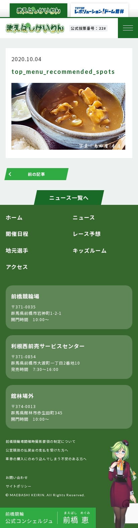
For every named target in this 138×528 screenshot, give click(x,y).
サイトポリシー (18, 486)
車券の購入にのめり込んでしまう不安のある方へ (46, 458)
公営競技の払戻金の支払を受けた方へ (37, 449)
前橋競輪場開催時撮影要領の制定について (41, 441)
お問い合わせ (17, 477)
